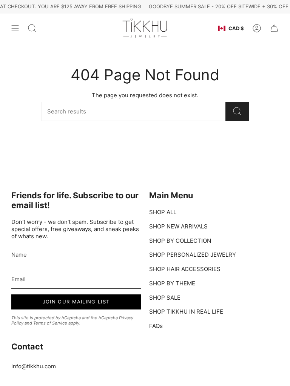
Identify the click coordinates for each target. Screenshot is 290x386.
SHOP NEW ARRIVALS (178, 226)
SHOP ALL (162, 212)
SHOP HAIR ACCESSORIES (185, 269)
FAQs (156, 325)
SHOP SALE (164, 297)
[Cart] (274, 28)
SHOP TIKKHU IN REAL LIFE (186, 311)
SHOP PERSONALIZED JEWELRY (192, 254)
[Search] (237, 111)
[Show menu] (15, 28)
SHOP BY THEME (172, 283)
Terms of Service (50, 323)
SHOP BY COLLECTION (180, 240)
